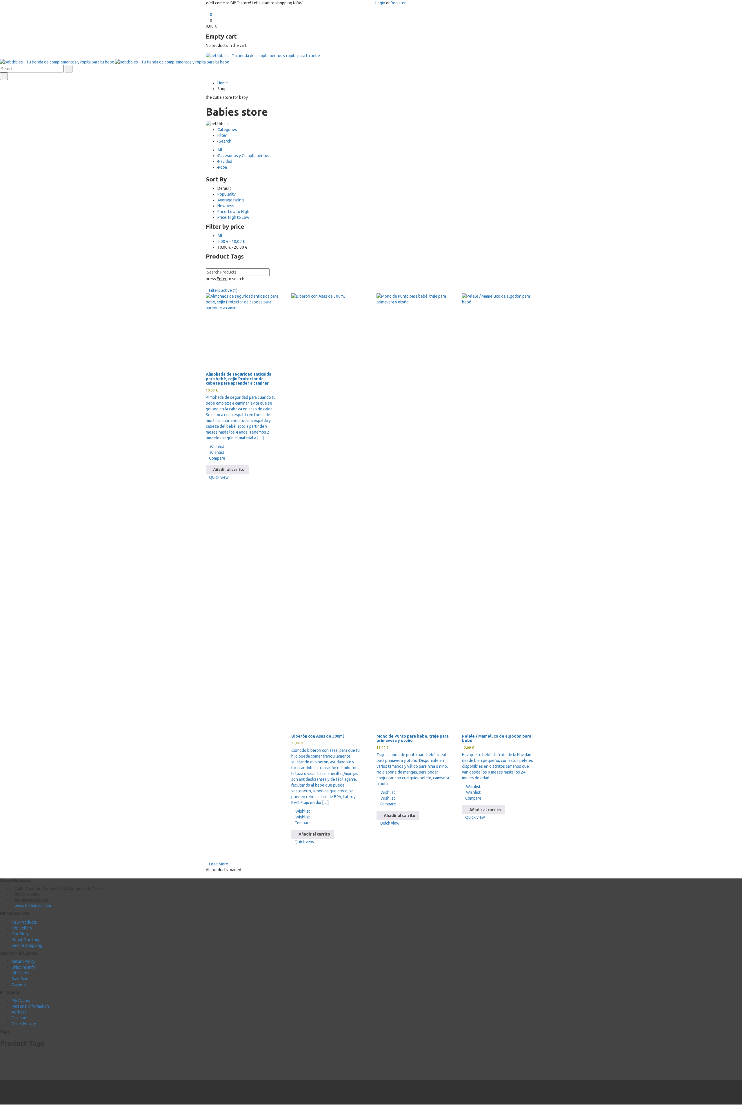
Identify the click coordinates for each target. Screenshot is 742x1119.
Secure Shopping (27, 945)
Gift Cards (20, 973)
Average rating (230, 200)
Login (380, 3)
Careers (19, 984)
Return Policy (23, 961)
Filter (222, 135)
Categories (227, 129)
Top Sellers (22, 928)
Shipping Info (23, 967)
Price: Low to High (233, 211)
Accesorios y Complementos (243, 155)
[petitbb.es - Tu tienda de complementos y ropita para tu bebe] (263, 55)
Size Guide (21, 978)
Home (222, 83)
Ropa (222, 167)
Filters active (223, 290)
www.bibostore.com (33, 906)
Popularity (226, 194)
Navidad (225, 161)
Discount (20, 1018)
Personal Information (30, 1006)
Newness (225, 205)
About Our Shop (26, 939)
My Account (22, 1000)
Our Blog (20, 933)
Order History (24, 1023)
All (219, 150)
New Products (24, 922)
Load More (218, 864)
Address (19, 1012)
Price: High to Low (233, 217)
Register (398, 3)
